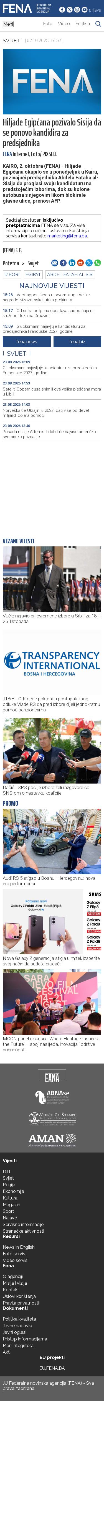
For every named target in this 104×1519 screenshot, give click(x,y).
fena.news (26, 341)
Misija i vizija (15, 1283)
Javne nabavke (18, 1325)
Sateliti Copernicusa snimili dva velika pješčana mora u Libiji (52, 392)
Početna (11, 263)
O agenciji (13, 1276)
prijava (95, 10)
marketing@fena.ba (67, 236)
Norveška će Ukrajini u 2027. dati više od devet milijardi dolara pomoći (46, 413)
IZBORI (11, 274)
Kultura (10, 1198)
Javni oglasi (14, 1332)
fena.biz (77, 341)
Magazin (11, 1204)
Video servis (15, 1260)
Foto (47, 23)
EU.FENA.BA (52, 1368)
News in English (19, 1247)
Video (64, 23)
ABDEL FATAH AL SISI (70, 274)
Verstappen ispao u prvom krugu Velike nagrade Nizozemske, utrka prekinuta (46, 297)
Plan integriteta (18, 1345)
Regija (9, 1184)
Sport (8, 1211)
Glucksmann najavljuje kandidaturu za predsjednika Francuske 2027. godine (44, 329)
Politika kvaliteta (19, 1319)
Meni (8, 24)
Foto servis (14, 1253)
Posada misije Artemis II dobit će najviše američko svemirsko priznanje (49, 434)
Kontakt (11, 1289)
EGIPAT (33, 274)
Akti (7, 1352)
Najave (10, 1218)
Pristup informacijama (25, 1339)
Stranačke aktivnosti (23, 1231)
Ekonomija (13, 1191)
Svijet (12, 40)
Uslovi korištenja (19, 1296)
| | (17, 353)
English (82, 23)
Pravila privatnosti (21, 1303)
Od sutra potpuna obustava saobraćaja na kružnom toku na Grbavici (49, 313)
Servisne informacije (23, 1224)
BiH (6, 1171)
